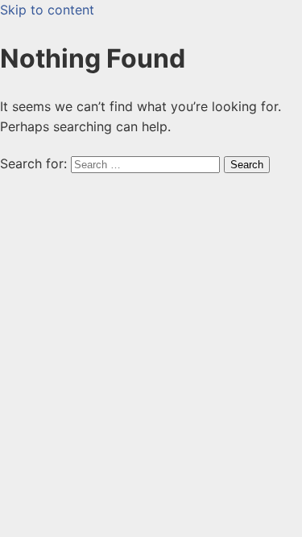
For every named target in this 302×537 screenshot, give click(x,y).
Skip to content (47, 10)
